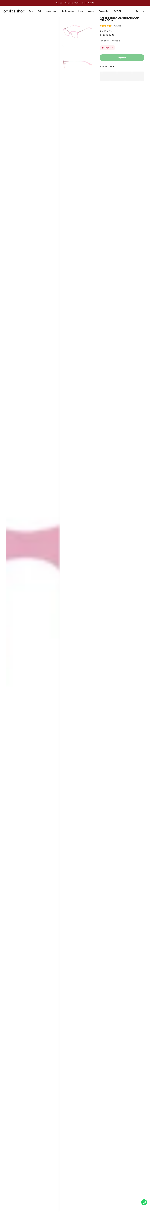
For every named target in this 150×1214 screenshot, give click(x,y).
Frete (102, 41)
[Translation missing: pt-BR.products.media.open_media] (33, 614)
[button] (105, 26)
